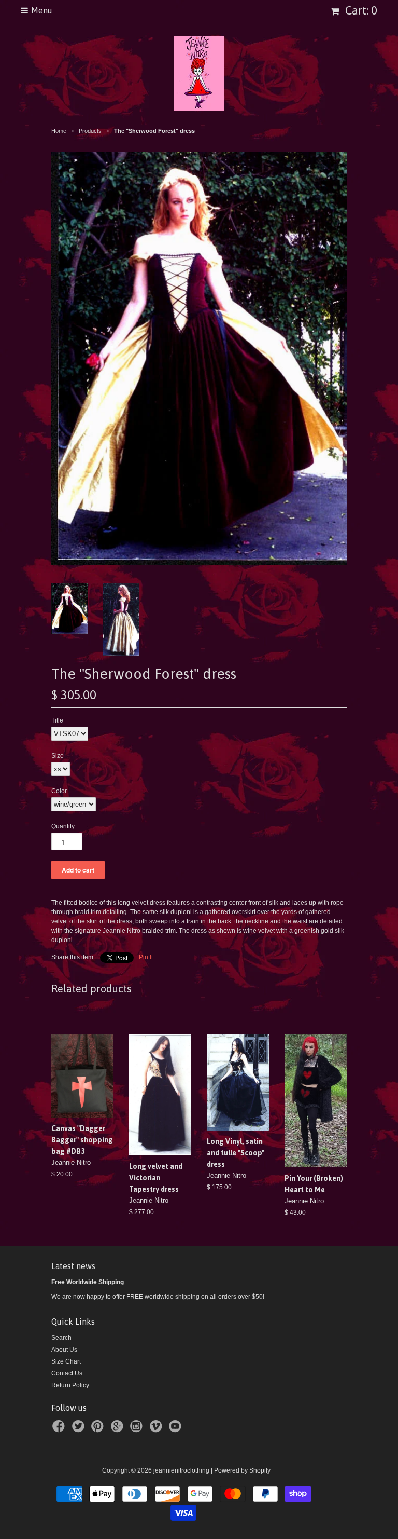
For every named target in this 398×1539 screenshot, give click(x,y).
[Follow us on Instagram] (138, 1429)
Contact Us (66, 1373)
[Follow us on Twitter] (80, 1429)
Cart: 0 (360, 10)
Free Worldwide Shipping (87, 1282)
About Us (64, 1349)
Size (57, 755)
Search (61, 1337)
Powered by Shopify (242, 1470)
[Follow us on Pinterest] (99, 1429)
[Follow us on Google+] (118, 1429)
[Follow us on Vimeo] (157, 1429)
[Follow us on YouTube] (176, 1429)
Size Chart (66, 1361)
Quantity (63, 826)
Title (57, 720)
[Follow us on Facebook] (60, 1429)
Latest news (73, 1266)
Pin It (146, 957)
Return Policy (70, 1385)
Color (59, 791)
